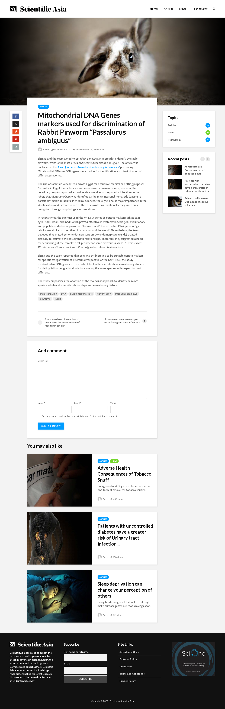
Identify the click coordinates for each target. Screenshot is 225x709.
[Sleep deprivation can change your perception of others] (59, 596)
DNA (63, 293)
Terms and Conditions (132, 673)
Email (77, 403)
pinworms (45, 298)
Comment (42, 361)
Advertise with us (129, 652)
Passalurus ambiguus (126, 293)
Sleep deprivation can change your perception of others (125, 590)
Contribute (126, 666)
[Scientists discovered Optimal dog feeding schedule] (175, 201)
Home (154, 8)
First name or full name (76, 651)
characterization (48, 293)
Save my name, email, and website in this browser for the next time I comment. (79, 416)
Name (41, 403)
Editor (46, 149)
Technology (200, 8)
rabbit (58, 298)
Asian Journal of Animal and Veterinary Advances (87, 167)
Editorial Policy (128, 659)
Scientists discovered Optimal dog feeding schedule (197, 202)
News (182, 8)
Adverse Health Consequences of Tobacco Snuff (124, 474)
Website (114, 403)
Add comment (82, 149)
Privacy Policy (128, 680)
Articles (168, 8)
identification (104, 293)
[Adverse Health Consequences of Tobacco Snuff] (59, 480)
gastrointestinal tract (81, 293)
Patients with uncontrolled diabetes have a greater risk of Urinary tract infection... (125, 535)
